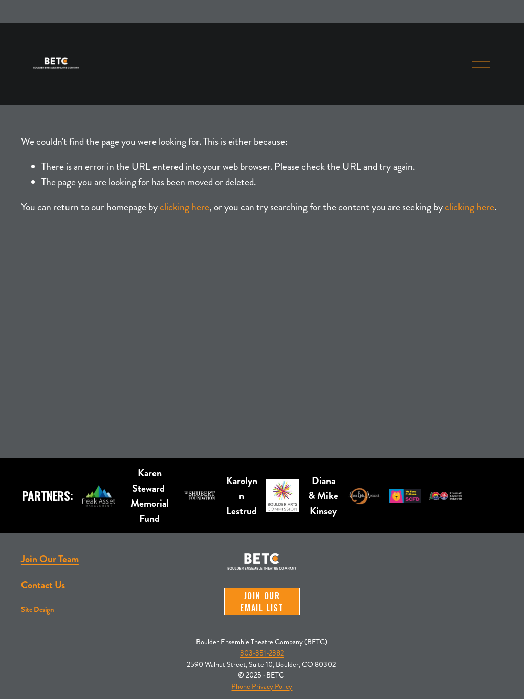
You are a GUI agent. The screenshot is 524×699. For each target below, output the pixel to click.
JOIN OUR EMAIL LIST (261, 601)
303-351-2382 (262, 653)
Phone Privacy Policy (261, 686)
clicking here (184, 207)
